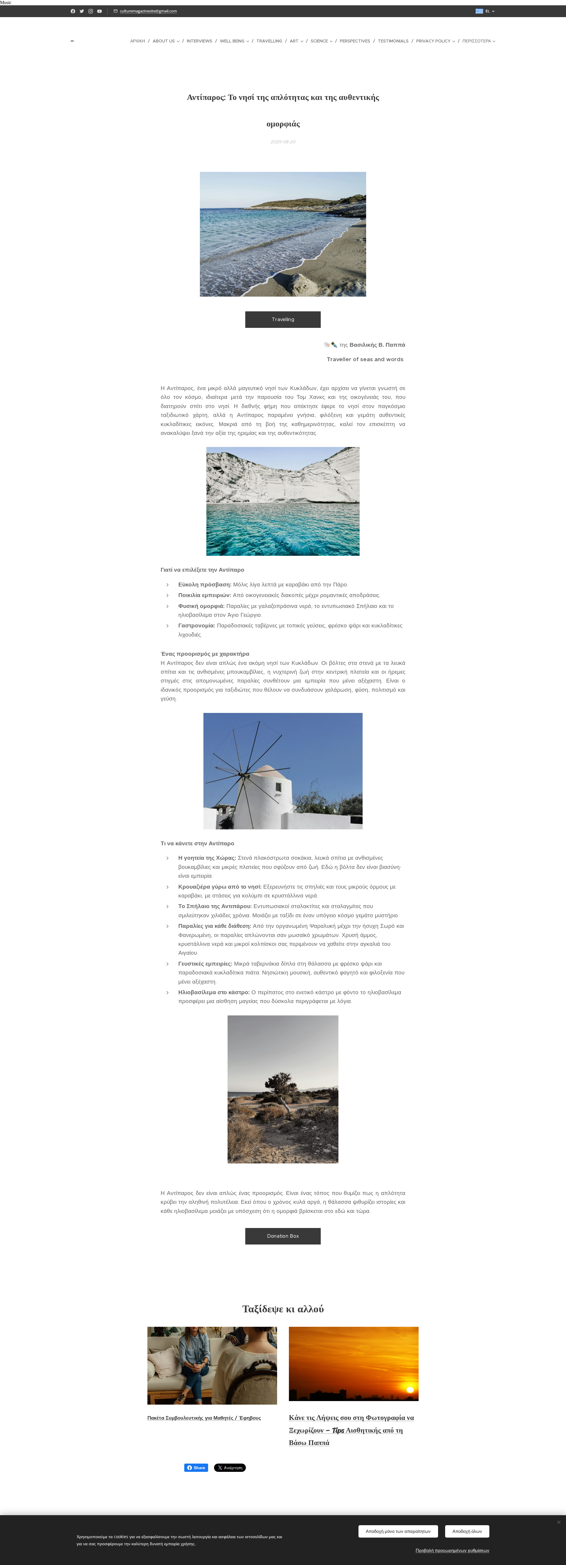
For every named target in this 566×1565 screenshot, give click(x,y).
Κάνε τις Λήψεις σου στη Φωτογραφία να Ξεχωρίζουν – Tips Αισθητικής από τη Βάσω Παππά (351, 1430)
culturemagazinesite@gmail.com (148, 11)
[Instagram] (90, 11)
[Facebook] (73, 11)
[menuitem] (139, 41)
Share (199, 1467)
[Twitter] (81, 11)
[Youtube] (99, 11)
